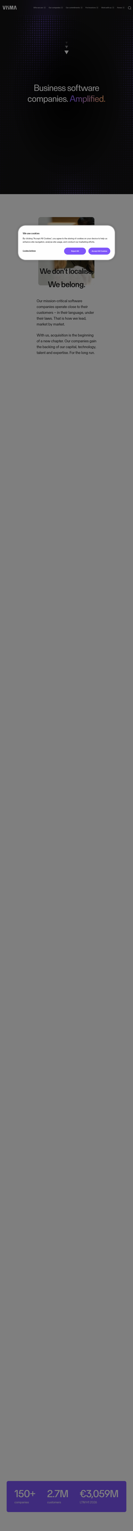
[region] (66, 242)
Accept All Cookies (99, 251)
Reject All (75, 251)
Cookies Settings (29, 251)
